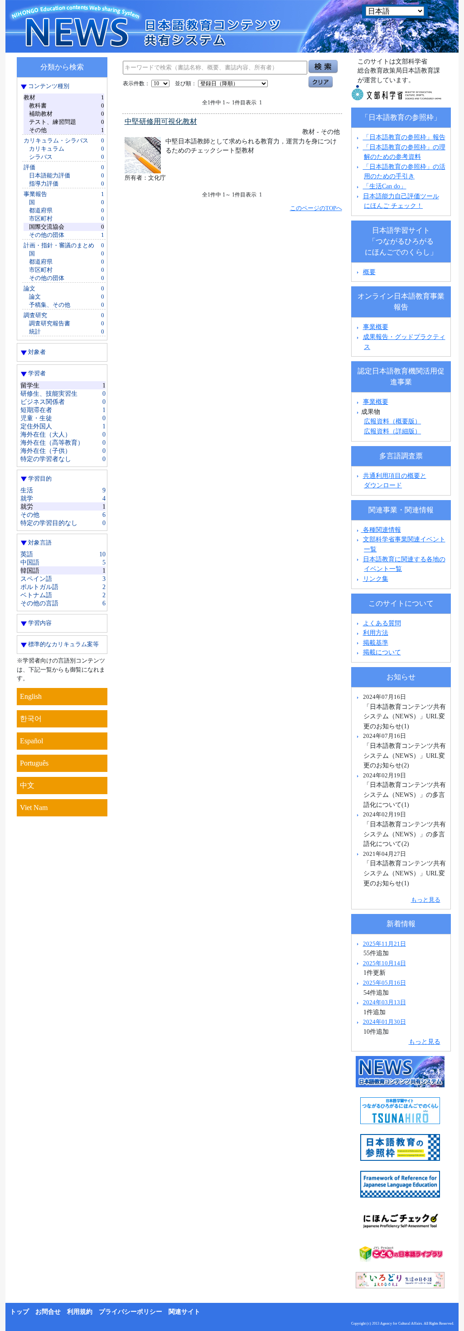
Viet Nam (34, 807)
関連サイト (184, 1311)
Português (34, 763)
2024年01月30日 (384, 1021)
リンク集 (375, 578)
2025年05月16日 (384, 982)
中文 (27, 785)
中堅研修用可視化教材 (161, 121)
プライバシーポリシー (130, 1311)
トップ (19, 1311)
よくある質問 (382, 623)
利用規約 (79, 1311)
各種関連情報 (381, 529)
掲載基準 (375, 642)
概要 (369, 271)
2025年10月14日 (384, 963)
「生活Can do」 (384, 186)
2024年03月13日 (384, 1002)
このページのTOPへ (316, 208)
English (31, 696)
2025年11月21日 (384, 943)
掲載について (382, 652)
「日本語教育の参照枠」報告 (404, 137)
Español (31, 741)
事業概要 (375, 326)
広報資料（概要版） (392, 421)
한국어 (31, 718)
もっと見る (425, 899)
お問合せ (48, 1311)
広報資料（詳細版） (392, 431)
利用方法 (375, 632)
